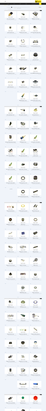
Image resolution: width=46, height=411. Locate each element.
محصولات (26, 3)
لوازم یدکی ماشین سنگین (34, 3)
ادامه (30, 23)
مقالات (20, 3)
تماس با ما (8, 3)
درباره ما (14, 3)
